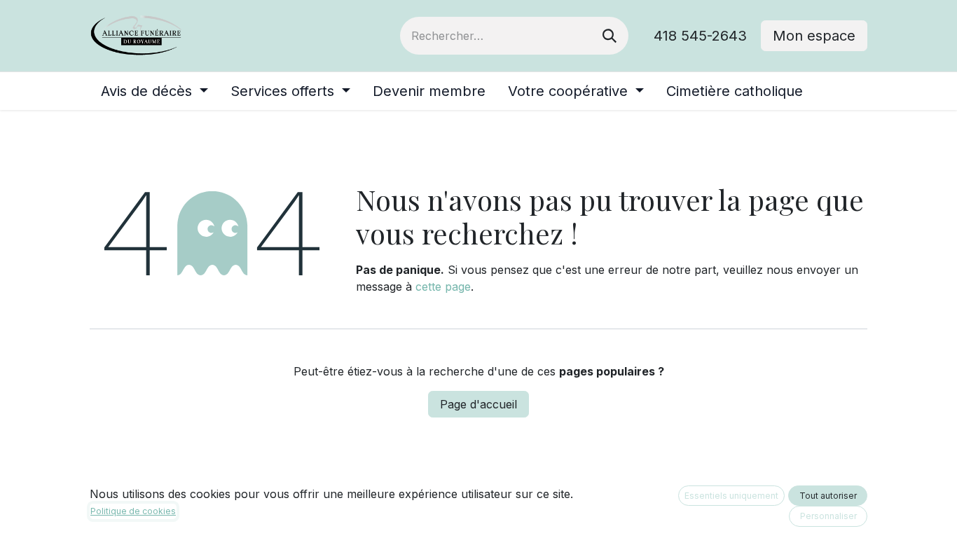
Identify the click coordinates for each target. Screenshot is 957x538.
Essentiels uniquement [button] (731, 495)
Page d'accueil (478, 404)
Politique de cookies (133, 511)
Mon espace (814, 35)
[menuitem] (154, 91)
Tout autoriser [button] (828, 495)
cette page (443, 287)
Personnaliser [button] (828, 516)
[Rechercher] (609, 36)
